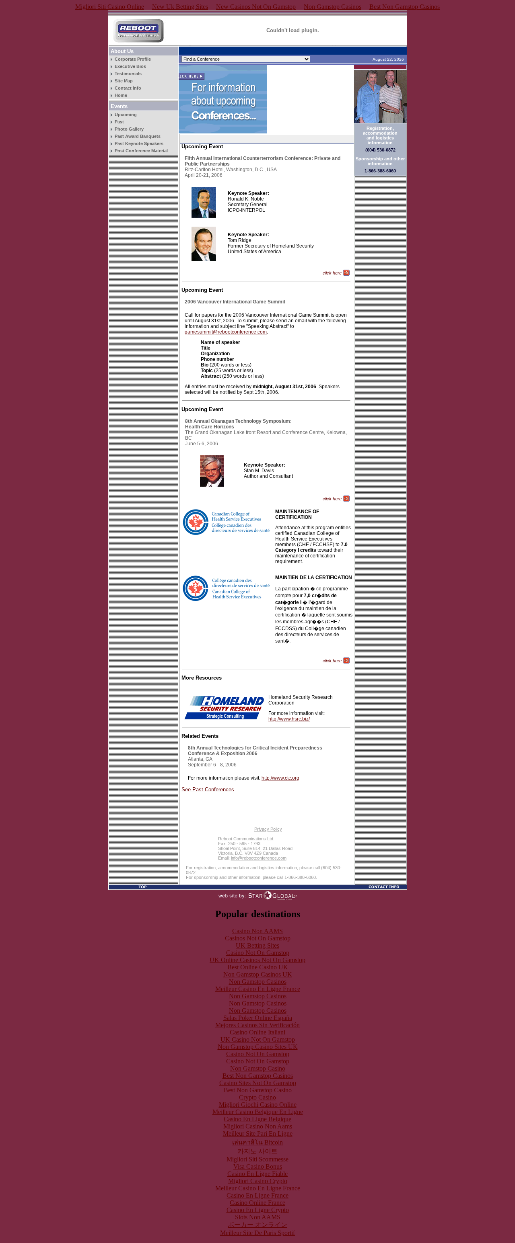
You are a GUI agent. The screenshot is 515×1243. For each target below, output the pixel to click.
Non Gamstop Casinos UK (257, 974)
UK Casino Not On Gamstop (257, 1039)
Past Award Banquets (138, 136)
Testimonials (128, 73)
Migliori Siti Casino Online (109, 6)
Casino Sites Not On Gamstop (257, 1082)
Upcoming (126, 114)
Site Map (124, 80)
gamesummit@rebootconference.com (226, 332)
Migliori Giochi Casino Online (258, 1104)
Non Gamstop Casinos (332, 6)
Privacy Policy (268, 829)
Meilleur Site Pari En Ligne (258, 1133)
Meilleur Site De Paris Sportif (257, 1232)
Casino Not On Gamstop (257, 952)
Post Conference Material (141, 150)
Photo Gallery (129, 129)
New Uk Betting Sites (180, 6)
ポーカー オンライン (257, 1224)
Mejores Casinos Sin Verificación (257, 1025)
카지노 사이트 (257, 1151)
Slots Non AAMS (257, 1217)
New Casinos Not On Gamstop (256, 6)
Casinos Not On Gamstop (257, 938)
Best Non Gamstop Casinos (404, 6)
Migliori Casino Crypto (257, 1180)
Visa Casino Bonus (257, 1166)
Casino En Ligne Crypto (258, 1209)
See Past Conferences (207, 789)
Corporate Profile (133, 59)
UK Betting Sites (257, 945)
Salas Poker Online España (257, 1017)
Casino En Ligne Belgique (257, 1119)
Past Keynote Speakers (139, 143)
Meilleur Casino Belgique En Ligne (257, 1111)
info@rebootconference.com (258, 858)
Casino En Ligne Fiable (257, 1173)
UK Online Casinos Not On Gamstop (257, 959)
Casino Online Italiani (257, 1032)
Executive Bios (130, 66)
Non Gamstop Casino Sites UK (258, 1046)
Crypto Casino (257, 1097)
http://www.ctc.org (280, 778)
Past (119, 121)
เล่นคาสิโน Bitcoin (257, 1142)
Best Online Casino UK (257, 967)
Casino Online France (257, 1202)
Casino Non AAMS (257, 931)
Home (121, 95)
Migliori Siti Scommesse (257, 1159)
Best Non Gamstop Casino (258, 1090)
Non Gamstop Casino (257, 1068)
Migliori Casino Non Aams (257, 1126)
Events (119, 106)
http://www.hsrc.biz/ (289, 719)
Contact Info (128, 88)
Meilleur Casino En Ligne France (257, 988)
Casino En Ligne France (257, 1195)
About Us (122, 51)
